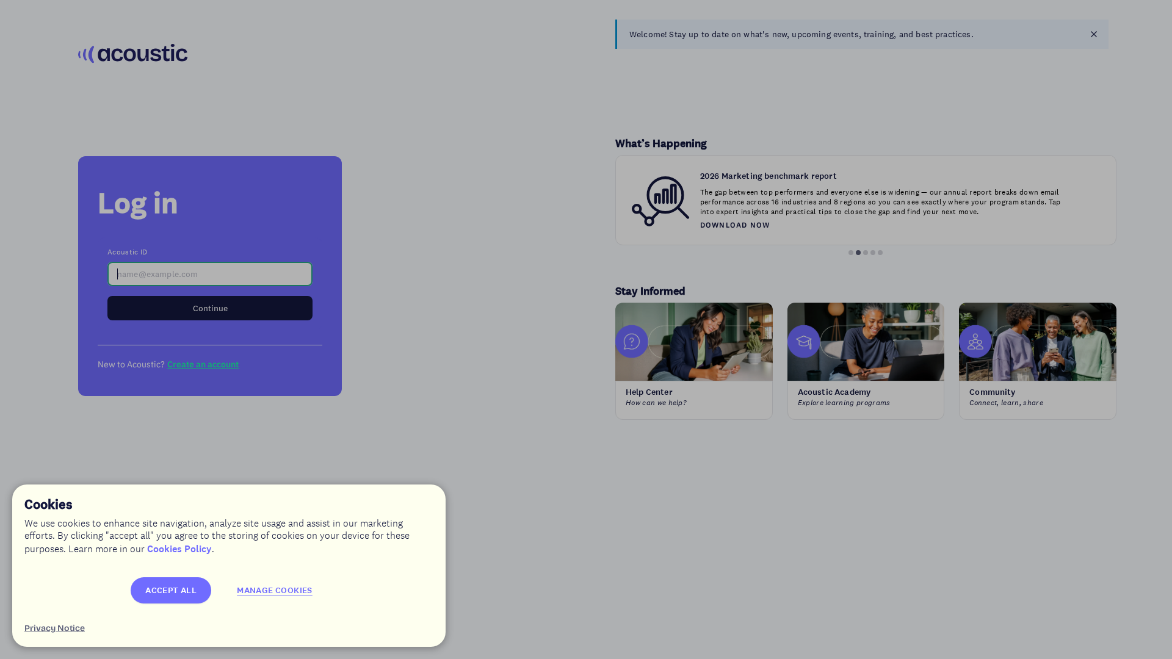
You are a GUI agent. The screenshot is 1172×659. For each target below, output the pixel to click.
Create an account (203, 364)
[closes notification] (1094, 34)
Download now (735, 224)
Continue (210, 308)
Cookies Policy (179, 548)
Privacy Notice (54, 628)
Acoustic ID (127, 252)
